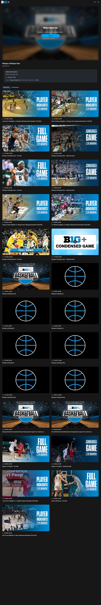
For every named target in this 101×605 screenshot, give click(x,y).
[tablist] (10, 87)
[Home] (5, 2)
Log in (56, 38)
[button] (94, 2)
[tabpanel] (50, 314)
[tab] (6, 87)
